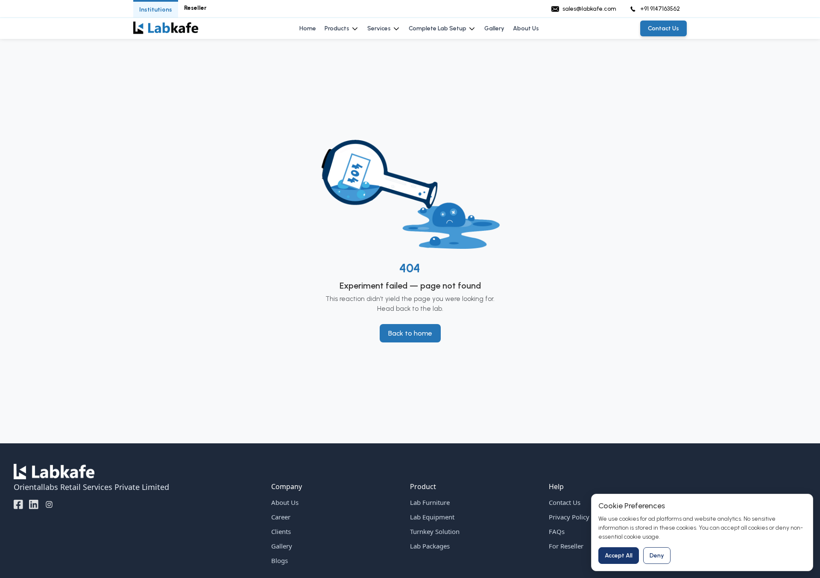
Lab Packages (430, 546)
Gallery (494, 28)
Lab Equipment (432, 517)
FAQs (557, 531)
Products (337, 28)
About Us (526, 28)
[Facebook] (18, 504)
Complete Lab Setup (437, 28)
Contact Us (564, 502)
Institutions (155, 9)
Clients (281, 531)
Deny (657, 555)
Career (280, 517)
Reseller (195, 8)
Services (379, 28)
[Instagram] (49, 504)
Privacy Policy (569, 517)
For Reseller (566, 546)
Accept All (619, 555)
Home (307, 28)
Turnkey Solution (435, 531)
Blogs (279, 560)
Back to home (410, 333)
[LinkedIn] (33, 504)
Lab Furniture (430, 502)
